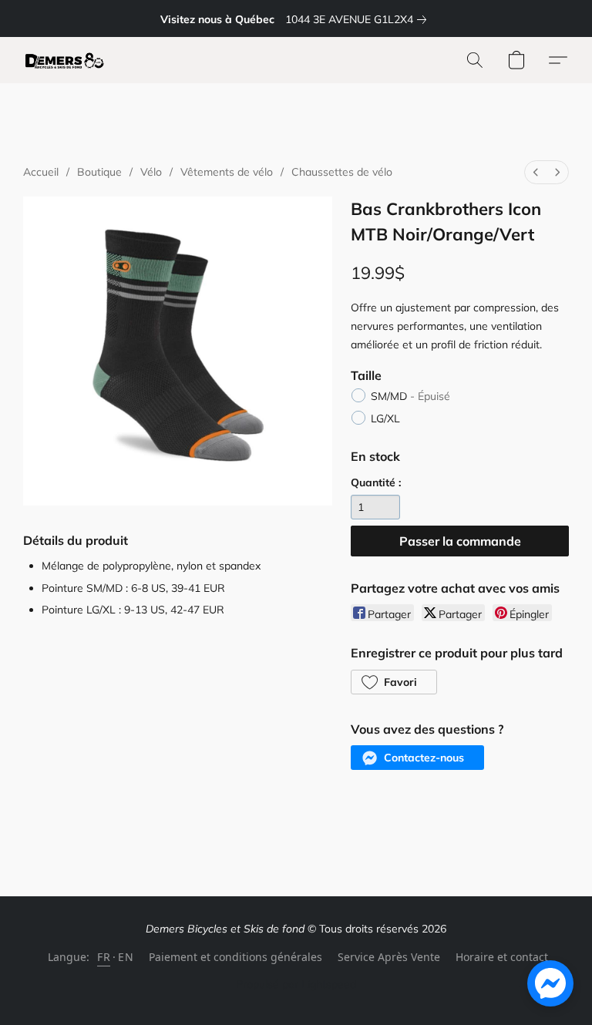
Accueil (41, 172)
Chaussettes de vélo (341, 172)
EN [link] (125, 956)
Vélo (151, 172)
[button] (65, 60)
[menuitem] (536, 172)
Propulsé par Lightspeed (296, 984)
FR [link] (103, 956)
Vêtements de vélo (226, 172)
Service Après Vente (389, 956)
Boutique (99, 172)
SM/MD (410, 396)
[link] (358, 19)
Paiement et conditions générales (235, 956)
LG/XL (385, 418)
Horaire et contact (502, 956)
